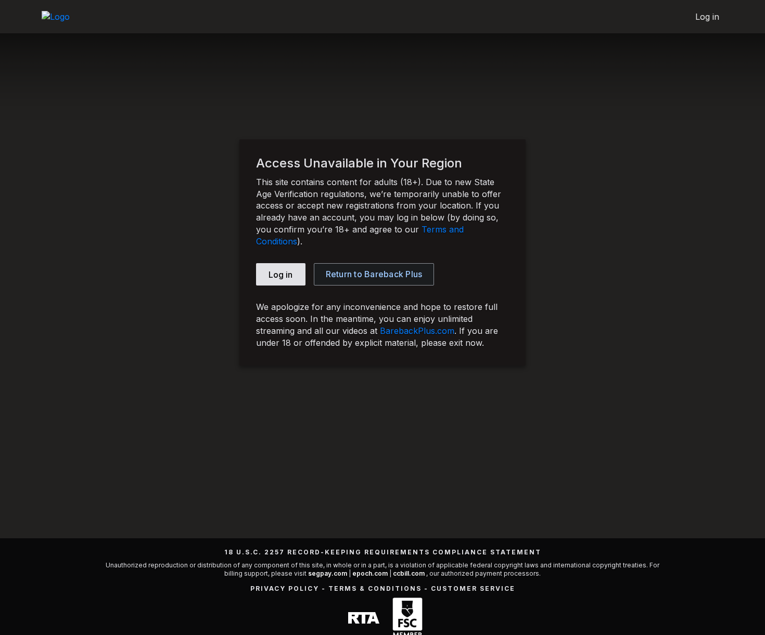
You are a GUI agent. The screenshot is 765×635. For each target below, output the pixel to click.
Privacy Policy (284, 588)
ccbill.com (409, 573)
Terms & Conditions (375, 588)
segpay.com (328, 573)
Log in (707, 16)
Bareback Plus (374, 274)
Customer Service (473, 588)
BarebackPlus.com (417, 331)
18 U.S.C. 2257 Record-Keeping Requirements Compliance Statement (382, 552)
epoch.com (370, 573)
